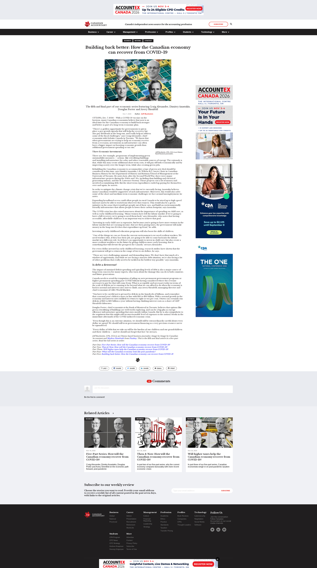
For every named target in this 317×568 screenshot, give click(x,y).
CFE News (113, 540)
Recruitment (131, 522)
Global (112, 516)
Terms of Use (131, 549)
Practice (163, 522)
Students (187, 32)
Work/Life (130, 528)
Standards (164, 525)
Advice (129, 516)
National (138, 41)
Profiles (169, 32)
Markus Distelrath (115, 338)
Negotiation (198, 519)
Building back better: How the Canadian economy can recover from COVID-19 (137, 354)
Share (118, 368)
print (172, 368)
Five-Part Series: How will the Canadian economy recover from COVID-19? (136, 345)
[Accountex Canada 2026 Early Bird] (158, 10)
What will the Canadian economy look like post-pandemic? (129, 352)
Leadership (147, 524)
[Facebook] (224, 530)
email (159, 368)
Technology (206, 32)
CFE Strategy (114, 543)
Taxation (163, 528)
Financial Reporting (147, 520)
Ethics (162, 519)
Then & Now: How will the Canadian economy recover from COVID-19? (134, 347)
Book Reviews (182, 516)
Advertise (130, 537)
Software (197, 525)
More (224, 32)
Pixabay (132, 338)
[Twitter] (212, 530)
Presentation (131, 519)
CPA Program (114, 537)
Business (92, 32)
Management (129, 32)
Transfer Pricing (166, 531)
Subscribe (218, 24)
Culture (146, 516)
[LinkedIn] (218, 530)
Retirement (130, 525)
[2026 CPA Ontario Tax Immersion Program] (214, 203)
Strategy (148, 41)
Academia (164, 516)
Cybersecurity (199, 516)
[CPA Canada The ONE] (214, 282)
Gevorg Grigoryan (116, 549)
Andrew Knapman (116, 546)
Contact (129, 540)
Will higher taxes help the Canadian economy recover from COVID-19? (135, 349)
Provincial (113, 522)
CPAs (179, 522)
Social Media (199, 522)
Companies (181, 519)
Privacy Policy (131, 543)
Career (109, 32)
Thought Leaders (184, 525)
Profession (150, 32)
